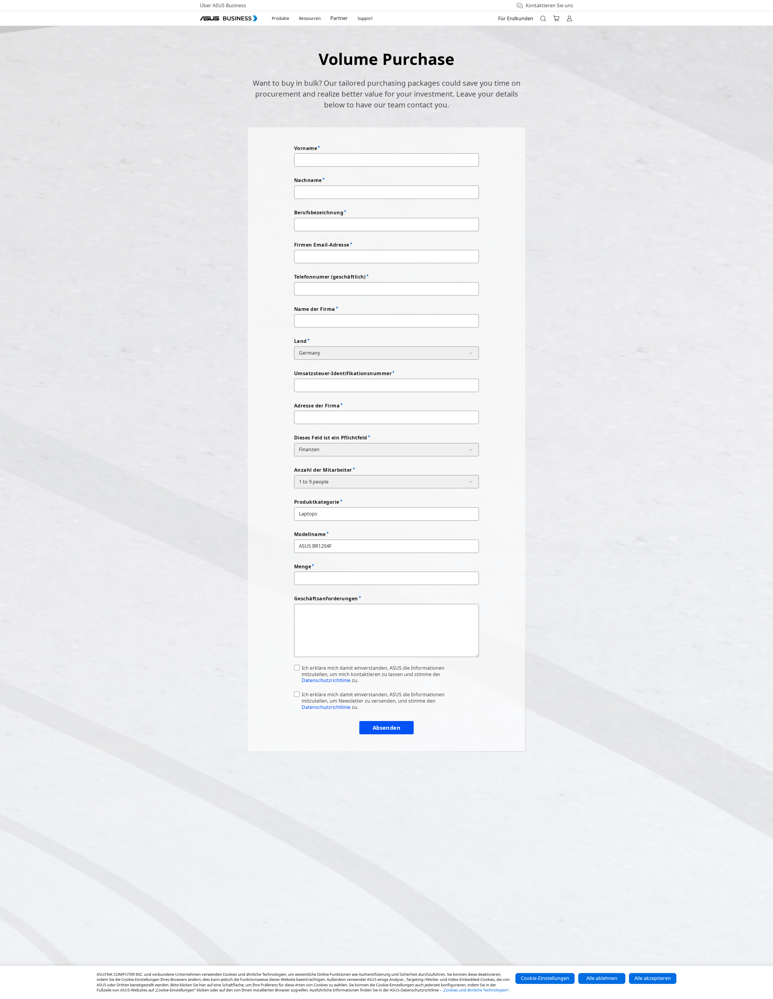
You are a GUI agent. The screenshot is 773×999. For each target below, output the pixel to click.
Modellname (310, 534)
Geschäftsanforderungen (326, 598)
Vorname (305, 148)
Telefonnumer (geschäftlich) (330, 276)
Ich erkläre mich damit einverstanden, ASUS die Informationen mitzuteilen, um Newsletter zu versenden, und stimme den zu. (373, 700)
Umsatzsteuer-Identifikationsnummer (343, 373)
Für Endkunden (515, 18)
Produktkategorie (316, 502)
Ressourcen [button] (310, 18)
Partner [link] (339, 18)
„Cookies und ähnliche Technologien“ (476, 990)
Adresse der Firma (317, 405)
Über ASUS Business (223, 5)
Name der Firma (314, 309)
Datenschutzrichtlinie (326, 680)
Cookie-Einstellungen (545, 978)
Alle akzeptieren (652, 978)
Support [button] (365, 18)
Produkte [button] (280, 18)
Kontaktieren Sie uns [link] (549, 5)
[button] (543, 18)
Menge (302, 566)
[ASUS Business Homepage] (228, 18)
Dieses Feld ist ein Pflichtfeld (330, 437)
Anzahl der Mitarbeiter (323, 470)
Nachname (308, 180)
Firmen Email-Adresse (321, 244)
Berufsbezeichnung (318, 212)
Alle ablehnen (601, 978)
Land (300, 341)
